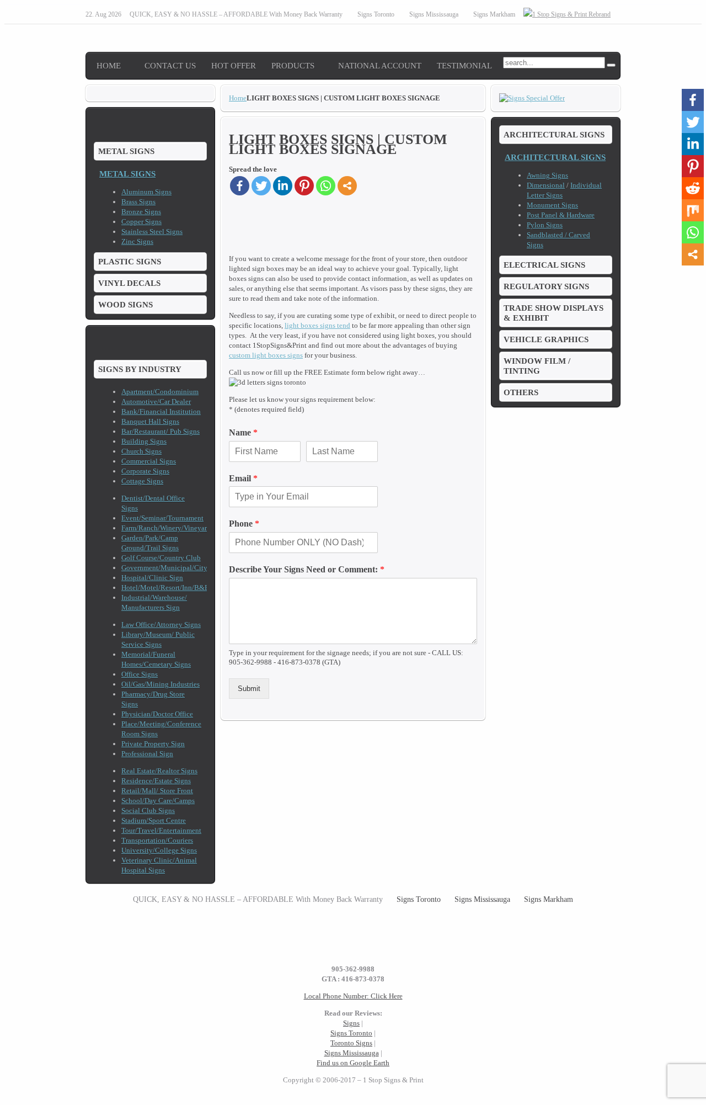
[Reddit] (693, 188)
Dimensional (546, 185)
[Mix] (693, 210)
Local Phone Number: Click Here (353, 996)
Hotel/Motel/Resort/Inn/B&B (165, 587)
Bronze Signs (141, 212)
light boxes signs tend (317, 325)
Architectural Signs (555, 157)
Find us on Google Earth (353, 1063)
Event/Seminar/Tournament (162, 518)
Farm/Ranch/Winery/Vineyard (166, 528)
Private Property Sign (153, 744)
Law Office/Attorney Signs (161, 624)
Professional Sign (147, 754)
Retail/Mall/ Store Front (157, 791)
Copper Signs (141, 221)
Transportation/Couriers (157, 840)
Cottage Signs (142, 481)
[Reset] (611, 65)
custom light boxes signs (266, 355)
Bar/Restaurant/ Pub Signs (160, 431)
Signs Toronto (351, 1033)
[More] (347, 185)
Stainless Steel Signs (152, 231)
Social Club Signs (148, 810)
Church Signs (141, 451)
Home (238, 98)
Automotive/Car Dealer (156, 401)
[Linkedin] (282, 185)
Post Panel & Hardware (561, 215)
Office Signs (139, 674)
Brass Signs (138, 202)
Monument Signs (552, 205)
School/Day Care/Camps (158, 800)
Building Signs (144, 441)
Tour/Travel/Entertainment (161, 830)
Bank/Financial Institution (161, 411)
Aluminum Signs (146, 192)
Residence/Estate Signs (156, 781)
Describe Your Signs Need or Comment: (306, 569)
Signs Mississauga (351, 1053)
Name (243, 432)
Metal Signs (127, 173)
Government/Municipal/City (164, 568)
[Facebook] (239, 185)
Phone (244, 523)
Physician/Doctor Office (157, 714)
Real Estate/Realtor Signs (159, 771)
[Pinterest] (304, 185)
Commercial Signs (148, 461)
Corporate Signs (145, 471)
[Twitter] (261, 185)
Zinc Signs (137, 241)
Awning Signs (547, 175)
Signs (351, 1023)
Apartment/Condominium (160, 391)
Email (243, 478)
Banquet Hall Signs (150, 421)
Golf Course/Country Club (161, 558)
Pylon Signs (545, 225)
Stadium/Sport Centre (153, 820)
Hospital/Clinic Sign (152, 577)
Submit (249, 688)
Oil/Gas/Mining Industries (160, 684)
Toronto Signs (351, 1043)
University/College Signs (159, 850)
